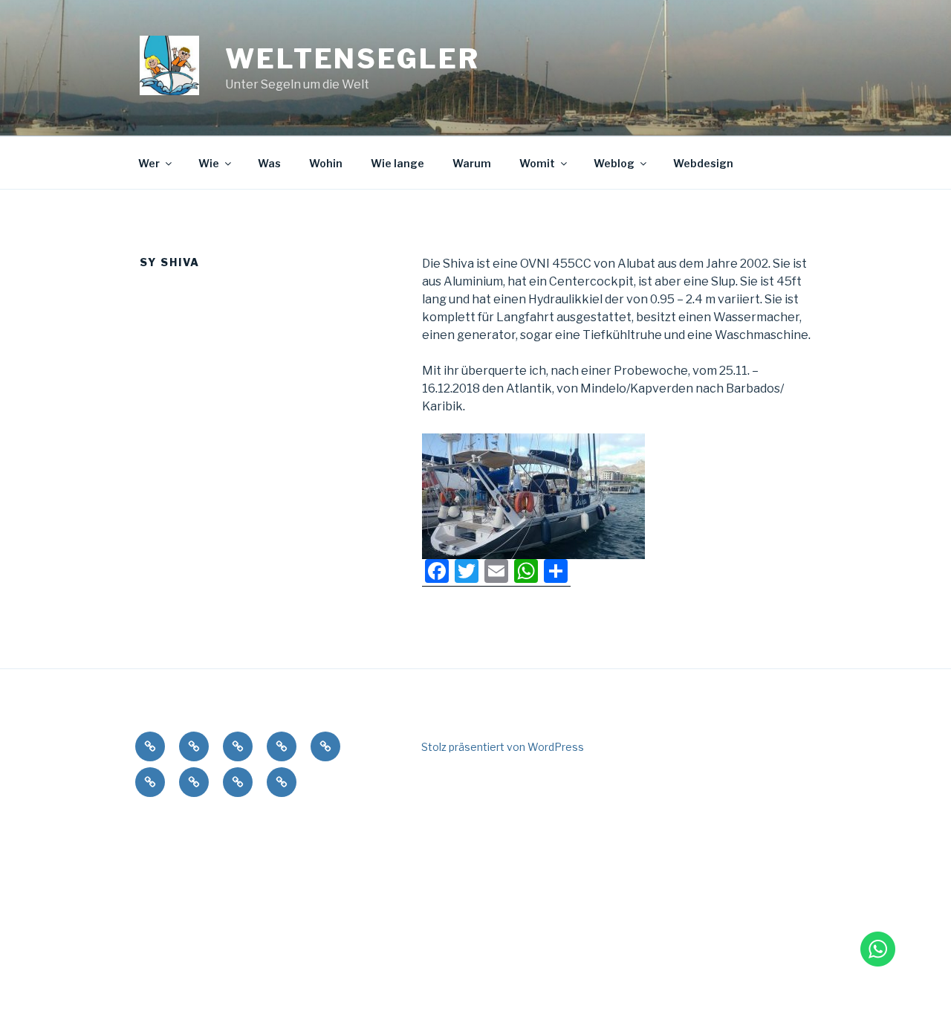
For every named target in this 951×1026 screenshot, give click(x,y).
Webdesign (703, 163)
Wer (149, 163)
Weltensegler (352, 58)
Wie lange (397, 163)
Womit (537, 163)
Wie (208, 163)
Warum (471, 163)
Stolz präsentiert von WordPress (502, 747)
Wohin (326, 163)
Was (269, 163)
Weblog (614, 163)
